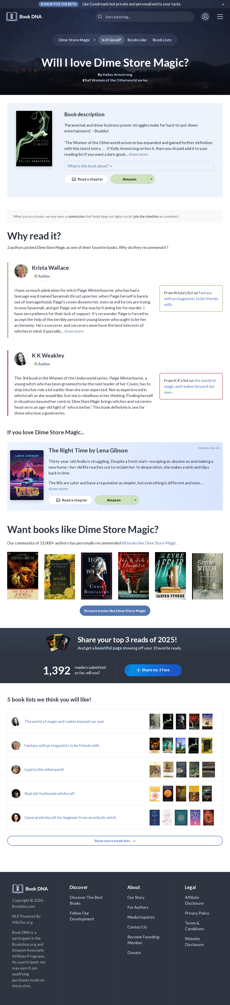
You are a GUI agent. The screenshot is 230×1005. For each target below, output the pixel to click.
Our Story (135, 897)
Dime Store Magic (74, 39)
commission (76, 216)
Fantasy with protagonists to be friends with (61, 745)
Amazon (129, 179)
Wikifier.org (22, 922)
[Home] (27, 16)
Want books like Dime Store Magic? (83, 529)
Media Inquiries (141, 917)
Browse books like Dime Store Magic (115, 610)
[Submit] (100, 17)
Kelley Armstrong (118, 74)
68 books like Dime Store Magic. (149, 542)
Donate (134, 952)
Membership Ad (209, 448)
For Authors (138, 907)
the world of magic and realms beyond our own (190, 386)
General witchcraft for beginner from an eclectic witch (70, 817)
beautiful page (108, 647)
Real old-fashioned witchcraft (49, 793)
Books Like (137, 39)
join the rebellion (146, 216)
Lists (162, 39)
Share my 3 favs (156, 669)
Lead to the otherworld (44, 769)
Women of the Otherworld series (120, 80)
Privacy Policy (197, 913)
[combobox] (144, 16)
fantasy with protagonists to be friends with (191, 298)
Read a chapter (90, 179)
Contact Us (137, 926)
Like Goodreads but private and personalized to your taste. (131, 4)
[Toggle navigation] (220, 17)
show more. (139, 154)
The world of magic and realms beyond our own (64, 721)
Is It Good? (111, 39)
